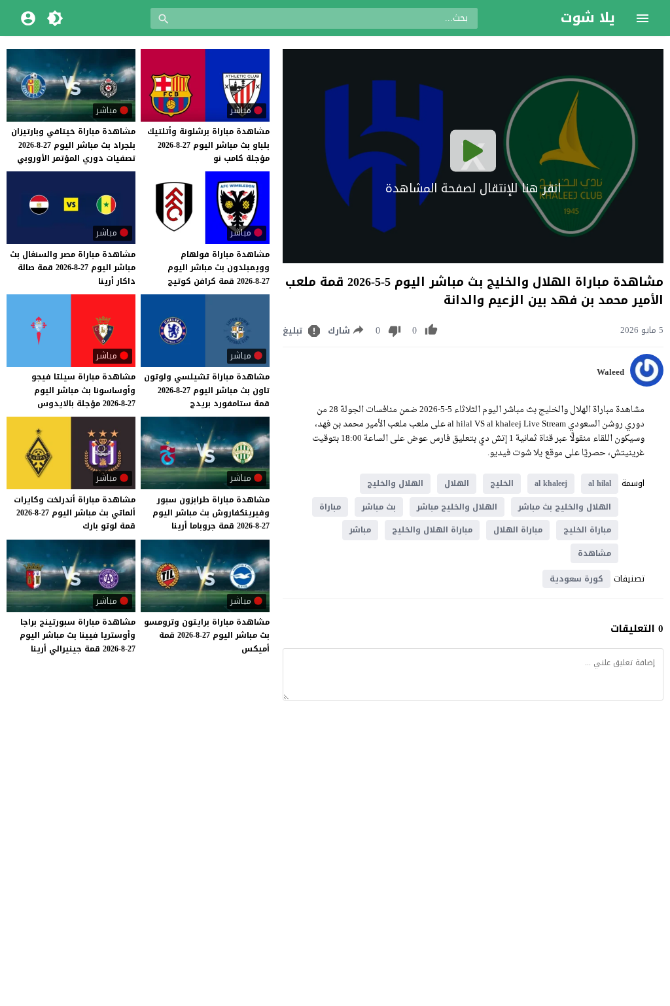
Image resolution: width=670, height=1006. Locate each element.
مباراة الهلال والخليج (432, 530)
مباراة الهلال (517, 530)
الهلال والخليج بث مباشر (564, 507)
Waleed (610, 372)
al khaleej (551, 483)
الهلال (456, 483)
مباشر (360, 530)
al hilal (599, 483)
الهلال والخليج (395, 483)
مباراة (330, 507)
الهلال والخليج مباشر (457, 507)
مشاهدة (594, 553)
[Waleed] (646, 383)
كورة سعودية (576, 579)
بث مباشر (379, 507)
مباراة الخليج (587, 530)
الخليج (502, 483)
